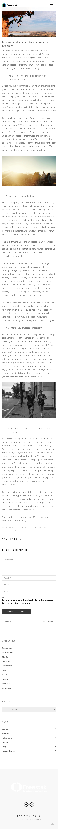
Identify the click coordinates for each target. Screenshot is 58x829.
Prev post (9, 621)
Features (6, 661)
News (4, 674)
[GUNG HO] (9, 5)
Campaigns (7, 648)
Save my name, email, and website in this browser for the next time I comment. (27, 601)
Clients (5, 657)
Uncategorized (9, 530)
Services (5, 679)
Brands (5, 729)
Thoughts (6, 683)
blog (30, 57)
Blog (4, 746)
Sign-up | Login (8, 751)
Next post (48, 621)
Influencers (7, 665)
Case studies (7, 652)
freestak (27, 528)
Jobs (4, 670)
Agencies (6, 733)
